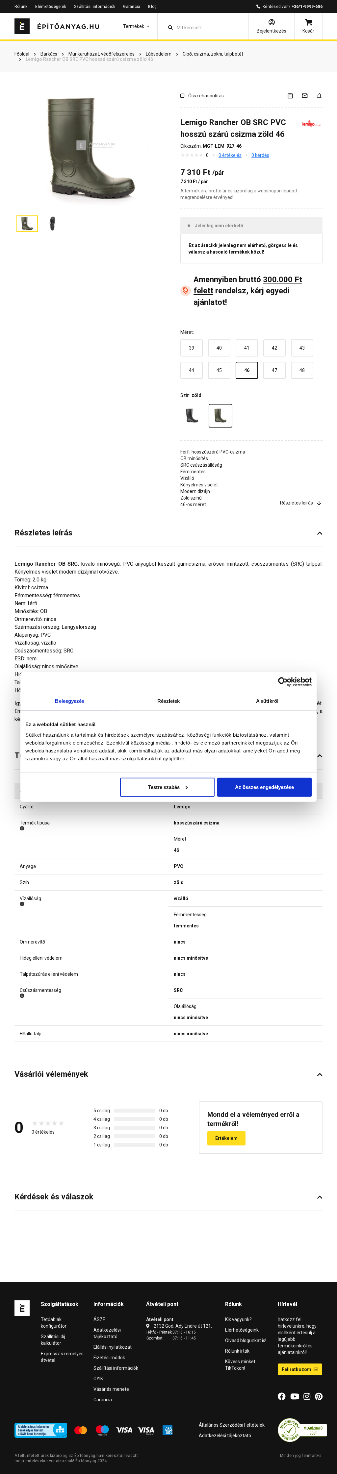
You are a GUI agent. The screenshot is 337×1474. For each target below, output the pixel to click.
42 (274, 348)
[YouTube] (294, 1396)
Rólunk (20, 6)
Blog (152, 6)
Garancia (131, 6)
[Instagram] (306, 1396)
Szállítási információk (94, 6)
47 (274, 370)
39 (191, 348)
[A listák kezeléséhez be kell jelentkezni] (294, 95)
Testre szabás (164, 787)
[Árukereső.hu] (302, 1430)
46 (246, 370)
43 (302, 348)
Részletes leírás (296, 502)
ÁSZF (99, 1319)
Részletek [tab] (168, 701)
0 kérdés (260, 155)
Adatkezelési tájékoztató (225, 1435)
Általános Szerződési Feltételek (232, 1425)
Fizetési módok (109, 1357)
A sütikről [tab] (267, 701)
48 (302, 370)
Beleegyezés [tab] (69, 701)
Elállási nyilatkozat (112, 1347)
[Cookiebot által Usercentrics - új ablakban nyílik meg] (283, 682)
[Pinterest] (319, 1396)
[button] (136, 26)
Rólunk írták (237, 1351)
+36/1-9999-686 (307, 6)
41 (246, 348)
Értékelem (226, 1138)
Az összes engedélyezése (264, 787)
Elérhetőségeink (50, 6)
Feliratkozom (297, 1369)
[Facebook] (282, 1396)
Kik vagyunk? (238, 1319)
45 (219, 370)
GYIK (98, 1378)
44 (191, 370)
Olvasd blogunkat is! (245, 1340)
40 (219, 348)
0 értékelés (230, 155)
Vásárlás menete (111, 1389)
